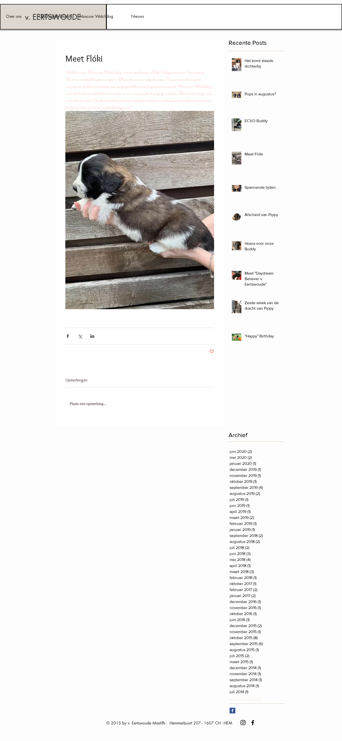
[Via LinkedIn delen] (92, 336)
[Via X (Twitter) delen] (80, 336)
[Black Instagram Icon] (243, 722)
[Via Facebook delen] (67, 336)
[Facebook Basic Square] (232, 710)
